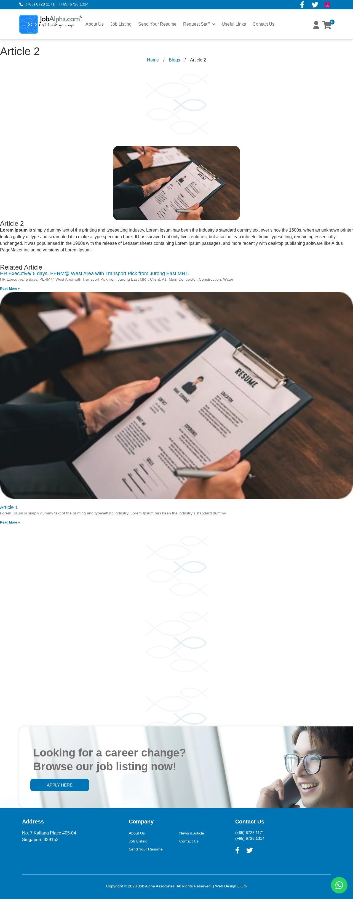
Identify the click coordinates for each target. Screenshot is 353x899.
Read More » (10, 289)
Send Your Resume (157, 24)
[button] (316, 27)
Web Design (225, 886)
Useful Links (234, 24)
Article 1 (9, 507)
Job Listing (121, 24)
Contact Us (263, 24)
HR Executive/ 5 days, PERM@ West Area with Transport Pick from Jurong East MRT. (94, 273)
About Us (94, 24)
